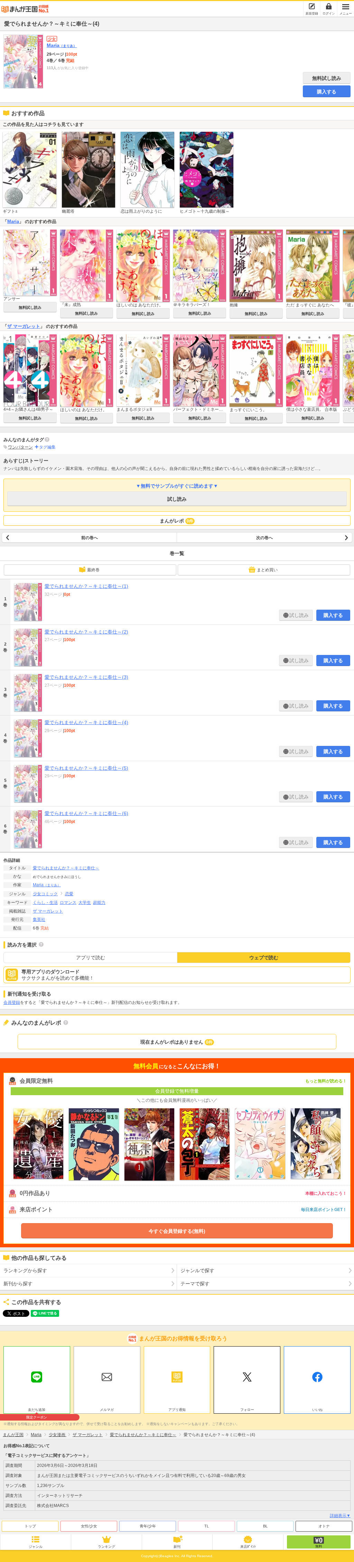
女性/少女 (89, 1526)
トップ (30, 1526)
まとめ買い (267, 569)
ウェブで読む (263, 957)
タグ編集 (47, 447)
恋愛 (69, 893)
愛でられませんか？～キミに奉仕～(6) (86, 813)
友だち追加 (36, 1410)
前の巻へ (89, 537)
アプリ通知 (177, 1410)
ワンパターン (20, 447)
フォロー (247, 1410)
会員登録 (11, 1002)
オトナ (324, 1526)
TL (206, 1526)
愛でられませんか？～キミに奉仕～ (66, 868)
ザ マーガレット (23, 326)
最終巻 (93, 569)
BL (265, 1526)
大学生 (84, 902)
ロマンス (68, 902)
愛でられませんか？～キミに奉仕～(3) (86, 677)
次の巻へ (264, 537)
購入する (326, 91)
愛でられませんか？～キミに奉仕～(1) (86, 586)
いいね (317, 1410)
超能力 (99, 902)
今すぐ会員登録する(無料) (177, 1231)
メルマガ (107, 1410)
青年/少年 (148, 1526)
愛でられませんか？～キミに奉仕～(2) (86, 632)
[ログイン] (328, 6)
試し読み (177, 499)
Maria (62, 45)
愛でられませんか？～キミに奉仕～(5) (86, 768)
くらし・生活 (45, 902)
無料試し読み (326, 78)
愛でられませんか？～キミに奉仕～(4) (86, 722)
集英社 (39, 919)
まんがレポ (176, 521)
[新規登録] (311, 6)
